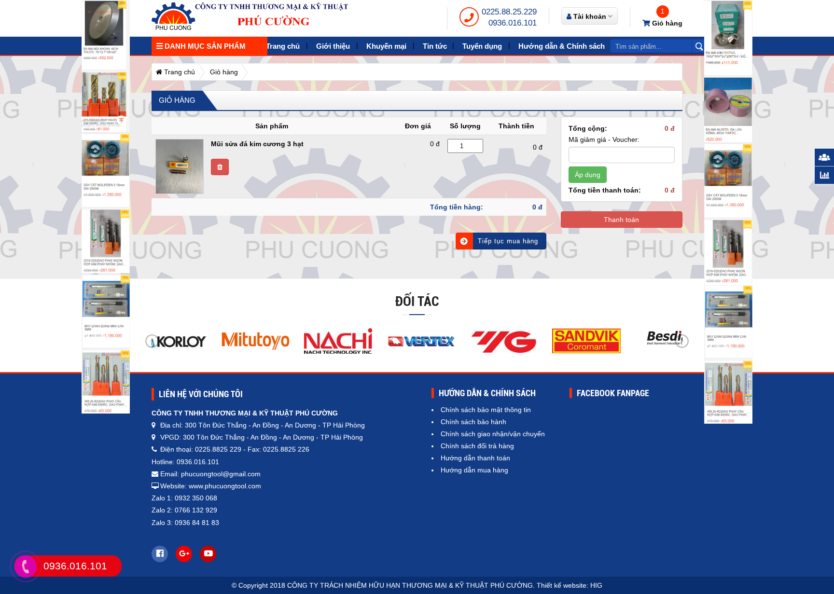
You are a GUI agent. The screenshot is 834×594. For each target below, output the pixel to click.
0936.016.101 (512, 23)
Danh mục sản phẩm (204, 46)
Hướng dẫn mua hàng (474, 470)
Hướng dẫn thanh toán (475, 458)
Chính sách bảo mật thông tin (486, 410)
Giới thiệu (333, 46)
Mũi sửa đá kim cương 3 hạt (257, 144)
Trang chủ (283, 46)
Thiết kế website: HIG (569, 585)
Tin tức (435, 46)
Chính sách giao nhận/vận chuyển (493, 434)
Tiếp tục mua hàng (508, 241)
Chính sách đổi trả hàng (477, 446)
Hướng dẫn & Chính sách (561, 46)
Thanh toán (621, 219)
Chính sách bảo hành (473, 422)
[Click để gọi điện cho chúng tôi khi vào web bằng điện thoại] (25, 566)
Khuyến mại (386, 46)
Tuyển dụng (482, 46)
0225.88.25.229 (509, 11)
